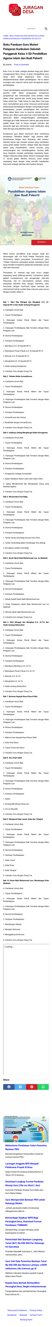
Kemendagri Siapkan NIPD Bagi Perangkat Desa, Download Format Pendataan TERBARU (23, 1221)
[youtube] (29, 21)
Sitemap (23, 1315)
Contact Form (36, 1315)
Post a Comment (21, 64)
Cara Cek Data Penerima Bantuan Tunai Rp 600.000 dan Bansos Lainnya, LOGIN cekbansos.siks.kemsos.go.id (26, 1265)
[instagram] (36, 21)
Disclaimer (12, 1315)
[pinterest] (31, 1087)
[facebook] (16, 21)
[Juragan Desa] (26, 9)
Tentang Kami (26, 1319)
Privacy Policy (36, 1310)
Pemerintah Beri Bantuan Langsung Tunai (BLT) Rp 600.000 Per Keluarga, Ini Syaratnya (24, 1243)
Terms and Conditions (17, 1310)
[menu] (5, 28)
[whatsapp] (43, 1087)
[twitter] (22, 21)
